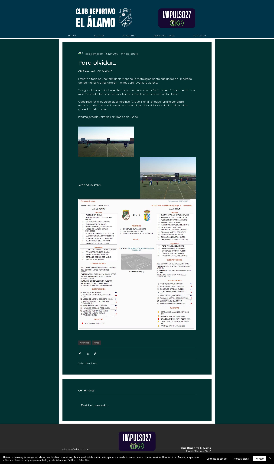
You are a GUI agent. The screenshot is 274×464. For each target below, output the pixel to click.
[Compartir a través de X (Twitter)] (87, 353)
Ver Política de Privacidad (76, 460)
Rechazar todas (241, 458)
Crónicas (84, 342)
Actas (96, 342)
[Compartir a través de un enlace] (95, 353)
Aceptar (260, 458)
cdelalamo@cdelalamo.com (75, 449)
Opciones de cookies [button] (217, 458)
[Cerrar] (270, 458)
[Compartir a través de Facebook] (79, 353)
